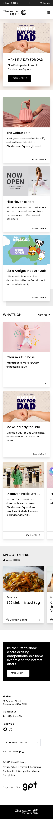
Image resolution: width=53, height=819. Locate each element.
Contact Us (9, 771)
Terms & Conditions (30, 767)
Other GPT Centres (16, 742)
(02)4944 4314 (14, 716)
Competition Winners (29, 771)
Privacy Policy (10, 767)
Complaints (9, 775)
